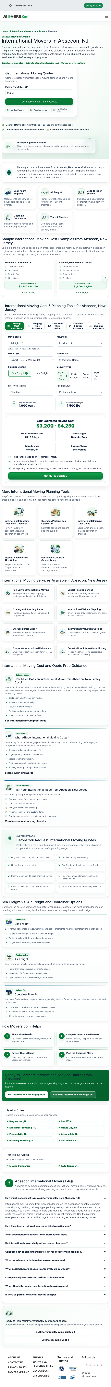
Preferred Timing (17, 385)
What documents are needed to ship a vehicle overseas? (55, 1268)
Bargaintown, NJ (18, 1121)
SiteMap (38, 1357)
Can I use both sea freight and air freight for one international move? (55, 1251)
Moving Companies (19, 1166)
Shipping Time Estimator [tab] (37, 326)
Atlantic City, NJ (69, 1134)
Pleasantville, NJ (18, 1134)
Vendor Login (41, 1370)
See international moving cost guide (25, 720)
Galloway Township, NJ (21, 1140)
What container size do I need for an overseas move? (55, 1260)
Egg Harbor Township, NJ (22, 1127)
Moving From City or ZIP (16, 87)
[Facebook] (83, 1365)
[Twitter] (86, 1365)
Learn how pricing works (19, 772)
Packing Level (64, 385)
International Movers (20, 31)
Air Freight (42, 373)
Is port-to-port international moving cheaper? (55, 1294)
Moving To (62, 337)
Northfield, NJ (68, 1140)
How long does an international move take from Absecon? (55, 1226)
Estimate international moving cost (42, 63)
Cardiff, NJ (66, 1121)
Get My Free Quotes (55, 475)
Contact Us (15, 1362)
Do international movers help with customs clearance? (55, 1243)
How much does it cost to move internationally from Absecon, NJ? (55, 1198)
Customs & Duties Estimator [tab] (78, 326)
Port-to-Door (97, 376)
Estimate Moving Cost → (55, 1339)
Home (5, 31)
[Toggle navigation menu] (106, 16)
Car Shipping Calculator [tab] (98, 326)
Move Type (14, 353)
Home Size (62, 353)
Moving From (14, 337)
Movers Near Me (18, 1372)
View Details (28, 292)
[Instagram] (94, 1365)
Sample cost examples (12, 63)
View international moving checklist (26, 821)
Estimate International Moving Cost (73, 1094)
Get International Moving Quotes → (55, 1331)
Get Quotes (92, 5)
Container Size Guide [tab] (57, 326)
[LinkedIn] (98, 1365)
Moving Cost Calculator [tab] (16, 326)
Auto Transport (69, 1166)
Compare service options (73, 63)
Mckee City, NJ (69, 1127)
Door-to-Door (61, 376)
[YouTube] (90, 1365)
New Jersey (39, 31)
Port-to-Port (74, 376)
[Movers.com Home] (16, 16)
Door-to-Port (86, 376)
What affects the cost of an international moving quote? (55, 1286)
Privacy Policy (17, 1367)
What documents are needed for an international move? (55, 1234)
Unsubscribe (41, 1375)
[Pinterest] (101, 1365)
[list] (55, 278)
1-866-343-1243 (22, 5)
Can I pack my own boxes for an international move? (55, 1277)
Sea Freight (18, 373)
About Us (14, 1357)
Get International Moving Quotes (39, 101)
